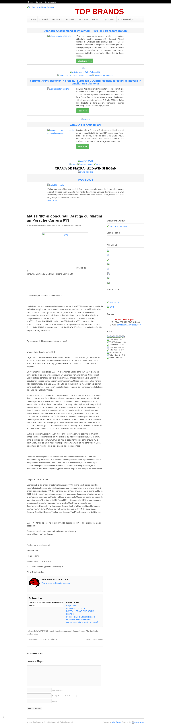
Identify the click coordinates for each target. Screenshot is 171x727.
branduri (58, 631)
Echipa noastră (50, 2)
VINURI (95, 19)
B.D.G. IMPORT (41, 631)
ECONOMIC (57, 19)
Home (30, 2)
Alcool (66, 225)
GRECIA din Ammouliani (85, 125)
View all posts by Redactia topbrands (57, 583)
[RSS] (31, 610)
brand (51, 631)
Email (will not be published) (64, 696)
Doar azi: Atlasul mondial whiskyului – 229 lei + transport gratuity (85, 31)
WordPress (116, 722)
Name (57, 690)
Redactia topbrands (36, 225)
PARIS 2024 (85, 179)
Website (54, 701)
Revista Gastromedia (94, 639)
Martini (30, 633)
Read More (82, 110)
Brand (71, 225)
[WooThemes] (138, 722)
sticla (36, 633)
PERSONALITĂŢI (125, 19)
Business (70, 19)
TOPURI (32, 19)
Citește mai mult (85, 60)
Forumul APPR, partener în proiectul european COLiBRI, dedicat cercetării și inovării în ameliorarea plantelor (85, 82)
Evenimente (83, 19)
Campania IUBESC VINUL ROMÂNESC (43, 639)
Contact (39, 2)
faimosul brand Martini (82, 631)
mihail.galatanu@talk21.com (129, 325)
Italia (95, 631)
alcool (30, 631)
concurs (78, 225)
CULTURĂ (44, 19)
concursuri (67, 631)
